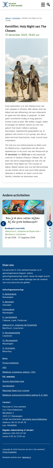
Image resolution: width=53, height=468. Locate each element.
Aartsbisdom (8, 386)
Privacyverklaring (10, 363)
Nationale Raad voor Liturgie (15, 390)
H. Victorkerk (8, 348)
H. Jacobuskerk (9, 317)
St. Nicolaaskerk (10, 340)
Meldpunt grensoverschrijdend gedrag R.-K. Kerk (25, 395)
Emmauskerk (8, 309)
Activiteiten (16, 18)
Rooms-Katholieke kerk (13, 381)
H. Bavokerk (8, 302)
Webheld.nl (26, 457)
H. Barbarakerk (9, 294)
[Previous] (3, 223)
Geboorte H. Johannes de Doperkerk (19, 325)
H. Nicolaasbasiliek (11, 333)
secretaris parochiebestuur (34, 419)
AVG (4, 367)
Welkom (8, 18)
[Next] (49, 223)
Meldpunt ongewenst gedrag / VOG (18, 372)
